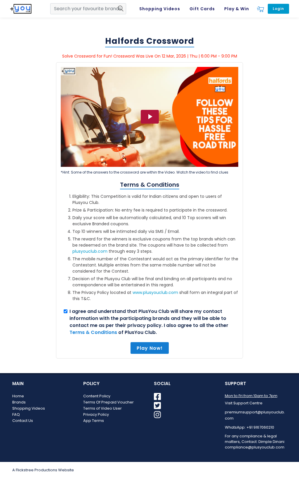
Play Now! (150, 348)
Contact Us (22, 420)
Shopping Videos (28, 408)
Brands (19, 402)
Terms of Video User (102, 408)
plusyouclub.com (89, 251)
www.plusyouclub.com (155, 292)
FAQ (16, 414)
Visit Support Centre (244, 403)
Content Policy (96, 396)
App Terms (93, 420)
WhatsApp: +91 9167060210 (249, 427)
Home (18, 396)
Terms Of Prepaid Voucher (108, 402)
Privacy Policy (96, 414)
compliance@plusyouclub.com (254, 447)
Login (278, 8)
